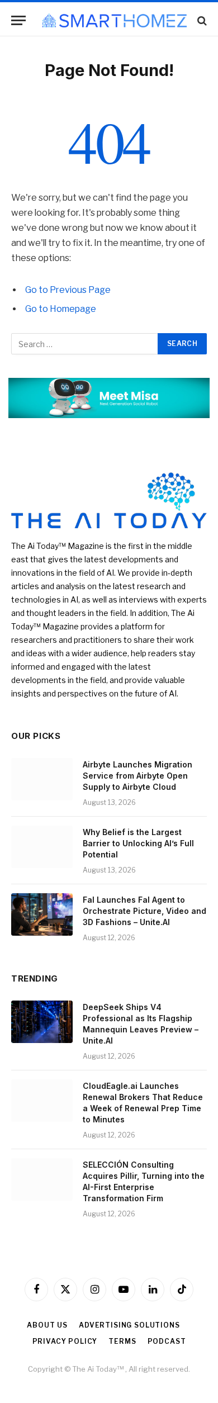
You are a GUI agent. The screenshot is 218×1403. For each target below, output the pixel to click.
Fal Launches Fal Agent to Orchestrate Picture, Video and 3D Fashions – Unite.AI (144, 911)
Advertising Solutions (129, 1325)
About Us (47, 1325)
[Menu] (18, 20)
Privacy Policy (65, 1341)
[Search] (201, 20)
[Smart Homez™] (114, 20)
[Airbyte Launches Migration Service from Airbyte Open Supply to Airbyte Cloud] (42, 779)
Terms (122, 1341)
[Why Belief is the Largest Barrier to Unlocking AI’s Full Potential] (42, 847)
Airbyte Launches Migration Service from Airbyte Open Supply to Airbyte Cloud (137, 775)
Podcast (167, 1341)
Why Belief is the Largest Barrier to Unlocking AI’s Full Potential (138, 843)
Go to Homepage (60, 309)
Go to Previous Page (68, 290)
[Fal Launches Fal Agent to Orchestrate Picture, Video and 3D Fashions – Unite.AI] (42, 914)
